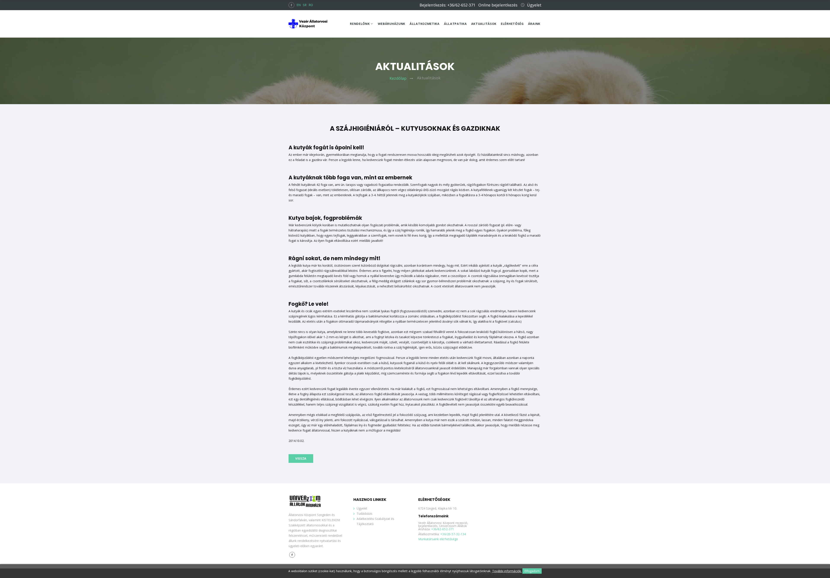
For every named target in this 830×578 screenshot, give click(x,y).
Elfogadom (532, 571)
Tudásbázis (364, 513)
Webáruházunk (391, 24)
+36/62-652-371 (442, 529)
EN (299, 5)
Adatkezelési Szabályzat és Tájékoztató (375, 521)
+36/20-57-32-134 (453, 534)
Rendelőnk (360, 24)
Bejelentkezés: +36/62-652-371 (447, 5)
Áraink (534, 24)
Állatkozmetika (425, 24)
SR (304, 5)
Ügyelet (534, 5)
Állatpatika (455, 24)
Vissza (300, 458)
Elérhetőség (512, 24)
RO (311, 5)
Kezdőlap (398, 78)
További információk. (507, 571)
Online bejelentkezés (497, 5)
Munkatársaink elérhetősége (438, 539)
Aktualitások (483, 24)
